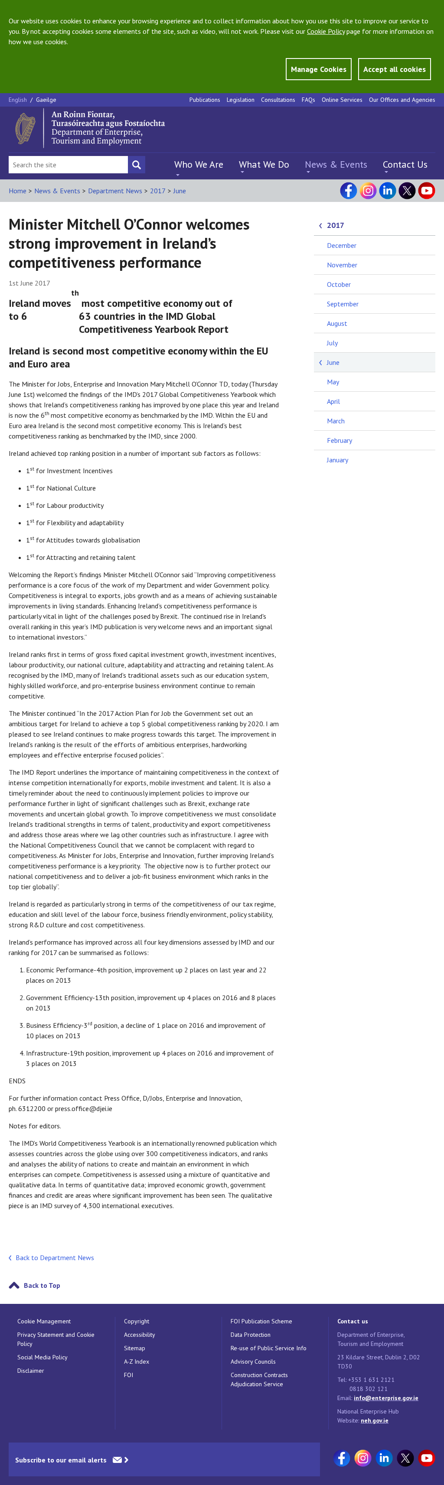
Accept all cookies (394, 69)
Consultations (278, 100)
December (341, 245)
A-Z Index (136, 1361)
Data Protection (251, 1335)
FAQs (308, 100)
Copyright (136, 1321)
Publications (204, 100)
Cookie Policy (326, 31)
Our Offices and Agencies (402, 100)
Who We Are (198, 164)
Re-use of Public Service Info (269, 1348)
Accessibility (139, 1335)
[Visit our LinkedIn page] (387, 190)
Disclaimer (30, 1371)
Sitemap (134, 1348)
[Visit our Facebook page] (348, 190)
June (179, 190)
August (337, 323)
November (342, 264)
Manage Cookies (318, 69)
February (339, 440)
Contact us (352, 1321)
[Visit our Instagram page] (368, 190)
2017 (158, 190)
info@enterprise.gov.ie (386, 1398)
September (343, 303)
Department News (115, 190)
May (333, 381)
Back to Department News (55, 1257)
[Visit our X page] (407, 190)
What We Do (264, 164)
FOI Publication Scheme (261, 1321)
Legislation (241, 100)
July (332, 342)
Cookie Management (44, 1321)
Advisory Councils (253, 1361)
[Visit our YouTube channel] (426, 190)
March (336, 420)
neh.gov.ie (374, 1420)
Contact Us (405, 164)
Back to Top (42, 1285)
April (333, 401)
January (337, 459)
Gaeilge (46, 100)
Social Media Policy (42, 1357)
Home (17, 190)
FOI (128, 1375)
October (339, 284)
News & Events (336, 164)
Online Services (342, 100)
